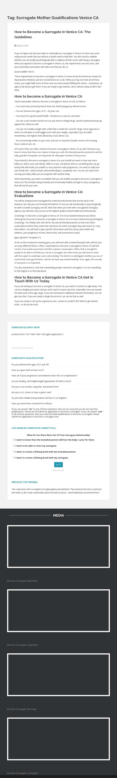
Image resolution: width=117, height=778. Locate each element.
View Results (58, 470)
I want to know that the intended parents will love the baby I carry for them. (55, 439)
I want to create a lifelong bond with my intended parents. (45, 451)
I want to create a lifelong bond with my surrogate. (42, 457)
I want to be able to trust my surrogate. (36, 445)
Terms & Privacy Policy (22, 347)
